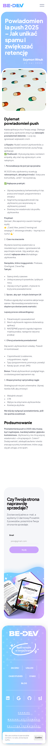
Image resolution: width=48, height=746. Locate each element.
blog (24, 683)
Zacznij (15, 668)
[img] (13, 5)
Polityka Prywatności (24, 726)
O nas (32, 676)
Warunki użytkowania (24, 719)
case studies (16, 676)
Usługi (29, 668)
